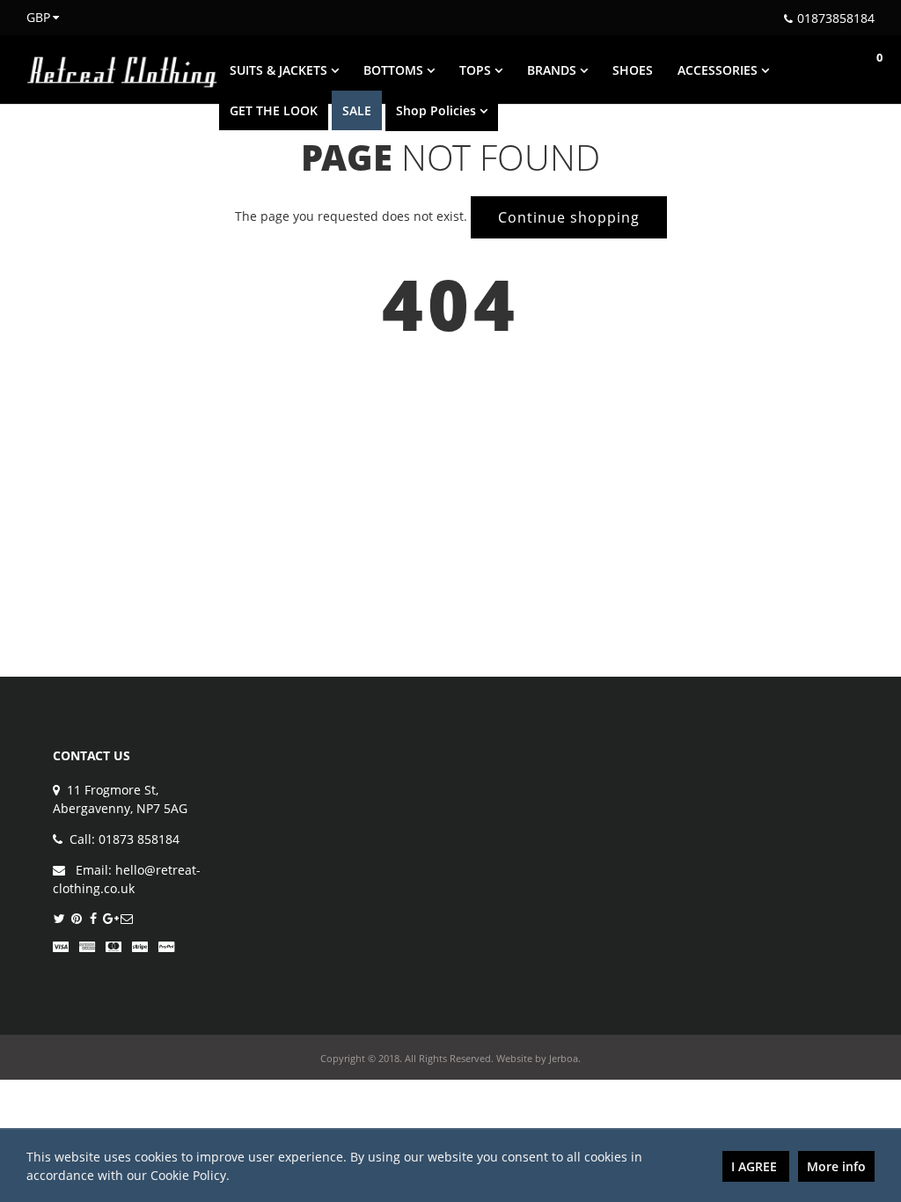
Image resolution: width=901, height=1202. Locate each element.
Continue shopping (569, 217)
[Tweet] (59, 919)
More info (836, 1166)
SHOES (632, 70)
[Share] (92, 919)
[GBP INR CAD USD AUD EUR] (32, 17)
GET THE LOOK (274, 110)
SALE (356, 110)
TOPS (476, 70)
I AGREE (755, 1166)
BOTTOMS (395, 70)
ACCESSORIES (719, 70)
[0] (861, 69)
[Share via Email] (126, 919)
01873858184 (836, 18)
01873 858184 (139, 839)
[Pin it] (76, 919)
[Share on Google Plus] (109, 919)
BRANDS (553, 70)
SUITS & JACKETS (280, 70)
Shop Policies (438, 110)
